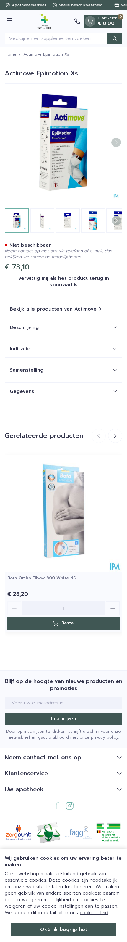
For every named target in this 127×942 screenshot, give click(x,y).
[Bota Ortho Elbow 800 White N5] (63, 513)
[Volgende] (116, 142)
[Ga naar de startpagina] (44, 21)
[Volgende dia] (115, 436)
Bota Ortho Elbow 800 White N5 (41, 578)
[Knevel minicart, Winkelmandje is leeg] (90, 21)
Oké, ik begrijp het (63, 929)
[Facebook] (57, 805)
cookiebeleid (94, 912)
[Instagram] (69, 805)
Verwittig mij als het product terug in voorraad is (63, 281)
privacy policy (104, 737)
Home (11, 54)
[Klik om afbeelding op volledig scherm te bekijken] (63, 142)
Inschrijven (63, 718)
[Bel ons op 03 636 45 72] (77, 21)
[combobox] (56, 38)
